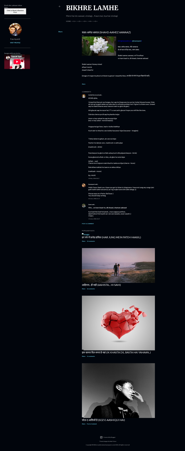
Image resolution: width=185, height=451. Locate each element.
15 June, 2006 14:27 (94, 219)
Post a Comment (88, 223)
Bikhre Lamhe (92, 8)
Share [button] (60, 32)
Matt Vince (113, 441)
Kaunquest (91, 184)
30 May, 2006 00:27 (93, 178)
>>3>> (85, 21)
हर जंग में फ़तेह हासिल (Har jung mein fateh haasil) (111, 237)
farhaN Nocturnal (93, 95)
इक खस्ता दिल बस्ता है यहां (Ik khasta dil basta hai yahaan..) (116, 352)
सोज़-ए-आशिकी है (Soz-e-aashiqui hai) (103, 419)
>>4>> (90, 21)
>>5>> (95, 21)
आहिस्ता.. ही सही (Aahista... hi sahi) (101, 284)
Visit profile (15, 43)
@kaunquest (136, 41)
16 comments (91, 289)
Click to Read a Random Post (15, 11)
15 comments (91, 241)
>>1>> (74, 21)
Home (68, 21)
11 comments (91, 356)
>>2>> (79, 21)
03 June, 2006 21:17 (94, 198)
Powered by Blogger (109, 437)
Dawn (90, 204)
